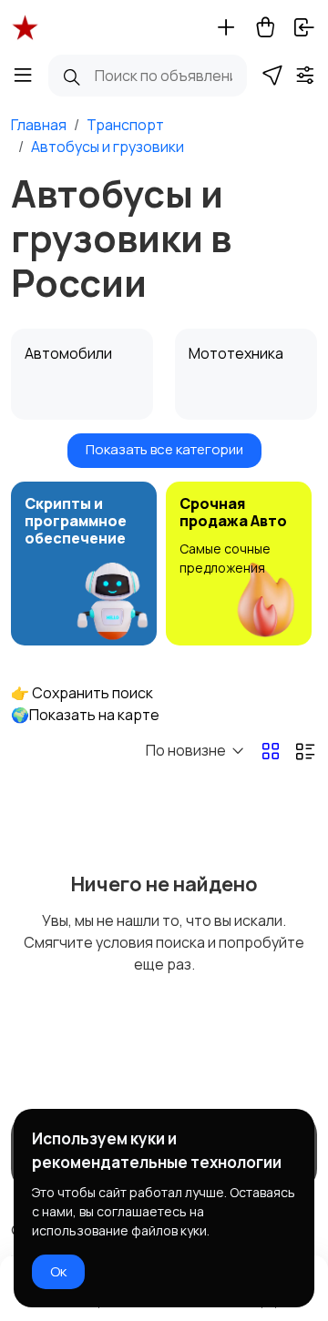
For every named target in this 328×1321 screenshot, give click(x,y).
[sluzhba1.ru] (25, 27)
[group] (84, 563)
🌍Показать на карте (85, 715)
